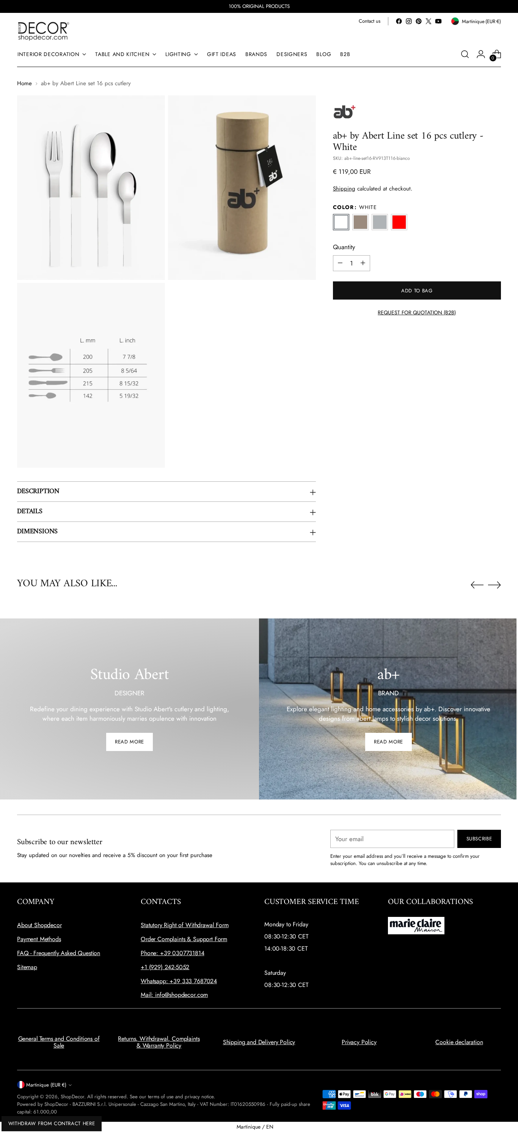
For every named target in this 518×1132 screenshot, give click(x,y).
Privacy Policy (359, 1042)
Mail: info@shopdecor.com (174, 994)
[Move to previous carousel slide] (477, 585)
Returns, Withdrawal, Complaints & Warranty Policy (158, 1042)
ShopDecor (72, 1096)
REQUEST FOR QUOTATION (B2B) (417, 312)
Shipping (344, 188)
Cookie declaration (459, 1042)
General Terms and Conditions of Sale (59, 1042)
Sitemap (27, 967)
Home (24, 83)
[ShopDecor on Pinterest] (418, 21)
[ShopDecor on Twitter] (428, 21)
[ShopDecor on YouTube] (438, 21)
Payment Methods (39, 939)
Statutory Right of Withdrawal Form (185, 925)
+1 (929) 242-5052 (165, 967)
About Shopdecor (39, 925)
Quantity (344, 246)
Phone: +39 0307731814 (172, 953)
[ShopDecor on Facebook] (399, 21)
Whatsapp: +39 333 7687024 (179, 981)
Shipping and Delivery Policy (259, 1042)
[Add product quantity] (363, 262)
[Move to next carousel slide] (494, 584)
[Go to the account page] (480, 54)
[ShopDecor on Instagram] (408, 21)
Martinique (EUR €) (46, 1084)
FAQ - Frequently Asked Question (58, 953)
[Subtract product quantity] (340, 262)
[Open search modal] (464, 54)
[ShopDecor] (43, 30)
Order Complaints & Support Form (184, 939)
